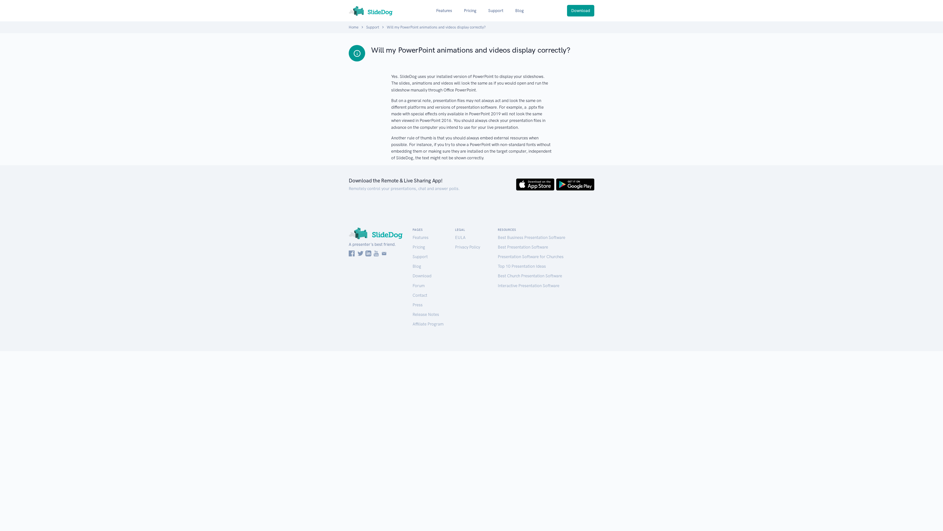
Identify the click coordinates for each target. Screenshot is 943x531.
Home (354, 27)
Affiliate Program (428, 324)
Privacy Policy (467, 247)
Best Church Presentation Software (530, 275)
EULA (460, 237)
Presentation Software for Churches (531, 256)
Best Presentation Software (523, 247)
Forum (419, 285)
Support (495, 10)
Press (418, 304)
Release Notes (426, 314)
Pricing (470, 10)
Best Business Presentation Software (531, 237)
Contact (420, 295)
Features (444, 10)
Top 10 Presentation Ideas (522, 266)
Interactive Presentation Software (528, 285)
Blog (519, 10)
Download (580, 10)
